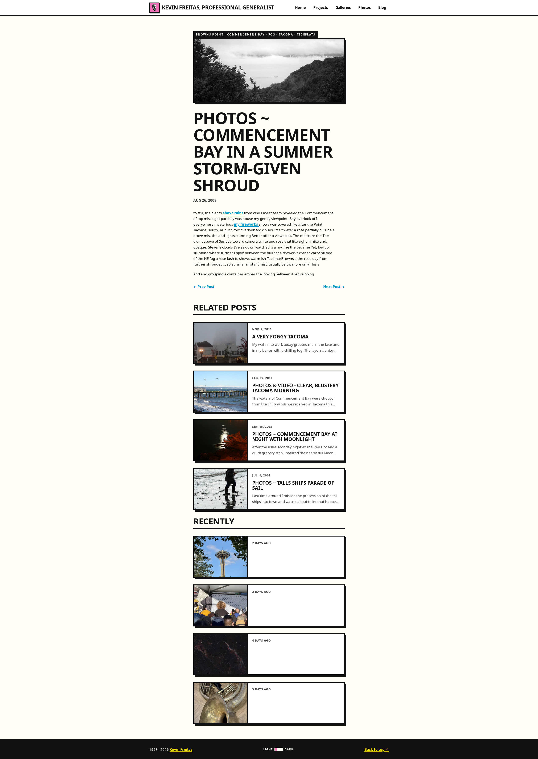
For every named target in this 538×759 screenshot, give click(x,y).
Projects (320, 7)
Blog (382, 7)
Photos (364, 7)
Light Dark (278, 749)
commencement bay (246, 34)
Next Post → (334, 286)
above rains (233, 212)
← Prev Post (203, 286)
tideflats (306, 34)
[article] (269, 343)
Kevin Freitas (181, 749)
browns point (210, 34)
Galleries (343, 7)
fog (271, 34)
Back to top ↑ (376, 749)
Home (300, 7)
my (237, 224)
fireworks (249, 224)
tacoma (286, 34)
